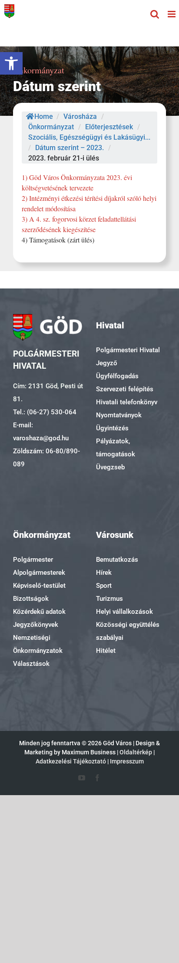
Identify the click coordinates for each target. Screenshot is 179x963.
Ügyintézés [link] (112, 428)
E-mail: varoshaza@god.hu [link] (41, 431)
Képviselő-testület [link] (39, 586)
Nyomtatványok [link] (119, 415)
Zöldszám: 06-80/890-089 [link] (46, 457)
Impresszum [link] (127, 761)
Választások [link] (31, 664)
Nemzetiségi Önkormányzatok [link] (38, 644)
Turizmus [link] (109, 599)
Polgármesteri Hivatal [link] (128, 350)
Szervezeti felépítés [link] (124, 389)
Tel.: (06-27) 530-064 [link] (44, 412)
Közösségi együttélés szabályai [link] (127, 631)
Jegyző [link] (106, 363)
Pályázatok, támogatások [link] (115, 447)
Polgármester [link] (33, 559)
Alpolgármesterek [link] (39, 572)
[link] (11, 63)
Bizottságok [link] (31, 599)
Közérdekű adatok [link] (39, 612)
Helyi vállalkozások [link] (124, 612)
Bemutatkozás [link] (117, 559)
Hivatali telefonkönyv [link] (126, 402)
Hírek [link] (104, 572)
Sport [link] (104, 586)
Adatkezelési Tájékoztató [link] (71, 761)
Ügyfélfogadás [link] (117, 376)
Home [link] (43, 116)
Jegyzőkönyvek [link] (35, 625)
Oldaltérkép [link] (135, 752)
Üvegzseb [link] (110, 467)
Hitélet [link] (106, 651)
